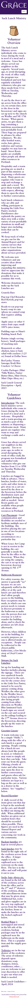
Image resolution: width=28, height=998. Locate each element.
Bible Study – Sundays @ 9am (8, 991)
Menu (24, 11)
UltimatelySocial (14, 997)
